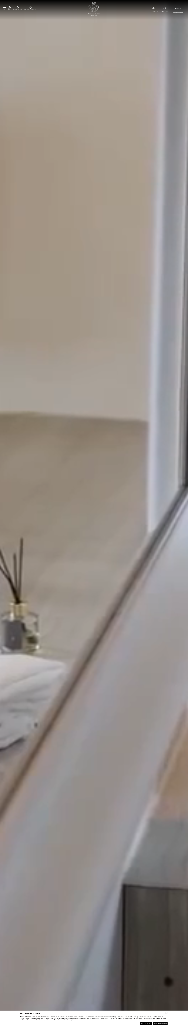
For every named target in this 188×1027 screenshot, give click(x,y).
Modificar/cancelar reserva (178, 12)
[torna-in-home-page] (94, 9)
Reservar (178, 9)
